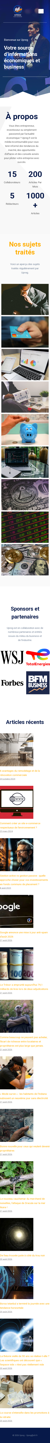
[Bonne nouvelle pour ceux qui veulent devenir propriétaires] (25, 1125)
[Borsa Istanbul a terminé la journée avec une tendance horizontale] (25, 1282)
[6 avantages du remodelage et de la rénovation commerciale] (25, 749)
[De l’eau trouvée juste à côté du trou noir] (25, 1234)
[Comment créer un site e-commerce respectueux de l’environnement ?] (25, 802)
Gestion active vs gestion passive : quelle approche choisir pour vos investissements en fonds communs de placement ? (24, 880)
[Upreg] (17, 11)
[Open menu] (41, 11)
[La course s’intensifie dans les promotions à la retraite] (25, 1391)
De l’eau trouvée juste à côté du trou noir (22, 1255)
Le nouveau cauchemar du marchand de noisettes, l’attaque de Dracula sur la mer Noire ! (22, 1203)
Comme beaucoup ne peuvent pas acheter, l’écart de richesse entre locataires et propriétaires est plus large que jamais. (23, 1041)
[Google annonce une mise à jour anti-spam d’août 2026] (25, 911)
